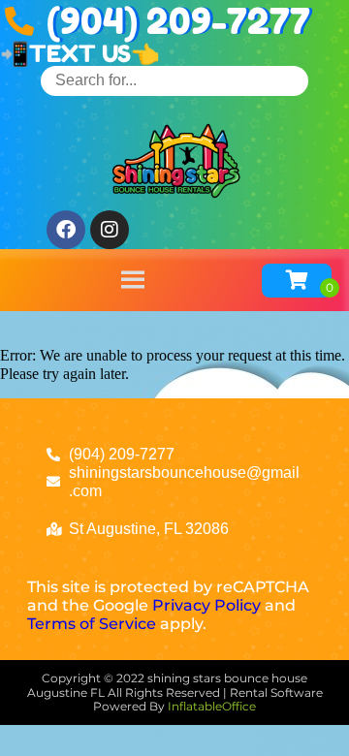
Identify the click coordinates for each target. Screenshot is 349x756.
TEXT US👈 (94, 54)
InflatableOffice (212, 706)
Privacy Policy (206, 605)
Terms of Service (91, 623)
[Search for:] (174, 80)
